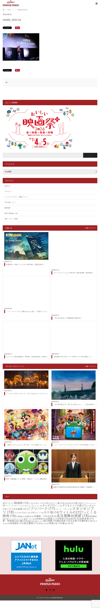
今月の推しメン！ (10, 202)
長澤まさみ (43, 523)
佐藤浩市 (29, 516)
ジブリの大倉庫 (16, 508)
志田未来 (86, 518)
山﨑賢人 (52, 518)
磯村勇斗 (86, 520)
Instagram (53, 589)
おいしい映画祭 (15, 503)
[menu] (96, 3)
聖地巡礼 (16, 523)
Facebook (50, 589)
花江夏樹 (31, 523)
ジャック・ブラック (63, 509)
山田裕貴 (40, 518)
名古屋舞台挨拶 (73, 515)
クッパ (58, 506)
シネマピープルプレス (44, 598)
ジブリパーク (41, 508)
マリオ (17, 513)
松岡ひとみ (39, 521)
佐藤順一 (40, 516)
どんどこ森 (56, 503)
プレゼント (8, 191)
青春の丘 (55, 523)
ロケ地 (51, 512)
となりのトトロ (38, 503)
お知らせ (7, 186)
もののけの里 (73, 503)
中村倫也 (20, 516)
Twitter (46, 589)
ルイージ (39, 513)
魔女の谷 (67, 523)
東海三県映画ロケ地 (11, 213)
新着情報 (7, 208)
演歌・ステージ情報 (11, 219)
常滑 (63, 518)
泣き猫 (75, 520)
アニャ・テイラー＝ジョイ (16, 506)
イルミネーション (34, 506)
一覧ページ (89, 228)
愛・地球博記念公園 (15, 520)
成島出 (30, 521)
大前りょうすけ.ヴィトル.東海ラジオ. (20, 519)
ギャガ (48, 505)
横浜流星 (63, 520)
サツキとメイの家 (74, 505)
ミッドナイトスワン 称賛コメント (16, 197)
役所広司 (73, 518)
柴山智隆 (49, 520)
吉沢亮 (52, 516)
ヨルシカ (28, 512)
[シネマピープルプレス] (11, 3)
